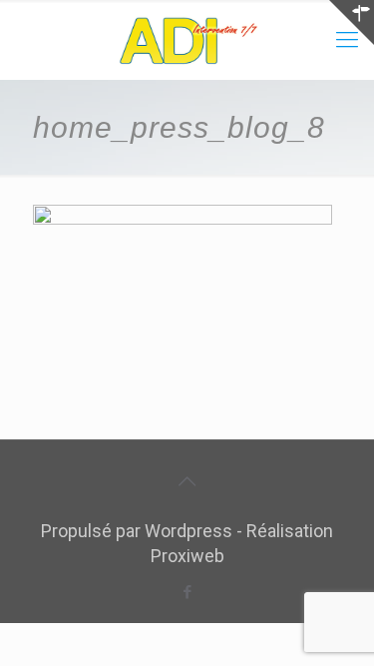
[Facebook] (187, 592)
